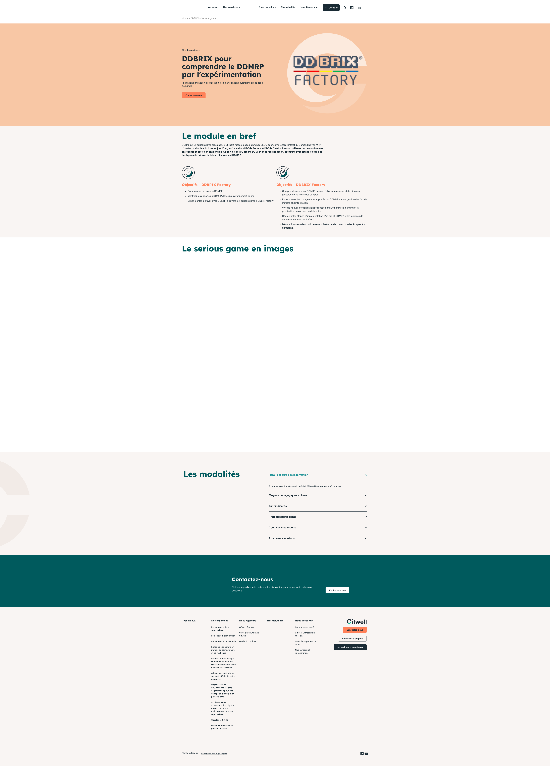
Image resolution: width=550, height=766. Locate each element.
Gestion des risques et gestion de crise (222, 727)
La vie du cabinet (247, 641)
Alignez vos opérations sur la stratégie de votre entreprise (223, 676)
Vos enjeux (189, 620)
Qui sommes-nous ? (304, 627)
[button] (344, 7)
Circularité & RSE (219, 720)
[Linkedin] (352, 7)
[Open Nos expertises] (239, 7)
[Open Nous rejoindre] (275, 7)
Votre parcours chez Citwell (249, 634)
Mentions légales (190, 753)
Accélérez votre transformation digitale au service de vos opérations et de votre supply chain (222, 708)
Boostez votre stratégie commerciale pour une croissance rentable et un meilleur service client (223, 663)
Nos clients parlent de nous (305, 643)
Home (185, 18)
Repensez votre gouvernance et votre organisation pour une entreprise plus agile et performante (222, 690)
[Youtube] (366, 754)
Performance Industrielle (223, 641)
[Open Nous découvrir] (317, 7)
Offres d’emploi (246, 627)
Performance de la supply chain (220, 628)
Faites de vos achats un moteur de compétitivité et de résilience (223, 650)
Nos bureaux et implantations (302, 651)
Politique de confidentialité (214, 753)
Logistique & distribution (223, 635)
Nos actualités (275, 620)
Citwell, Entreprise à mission (305, 634)
